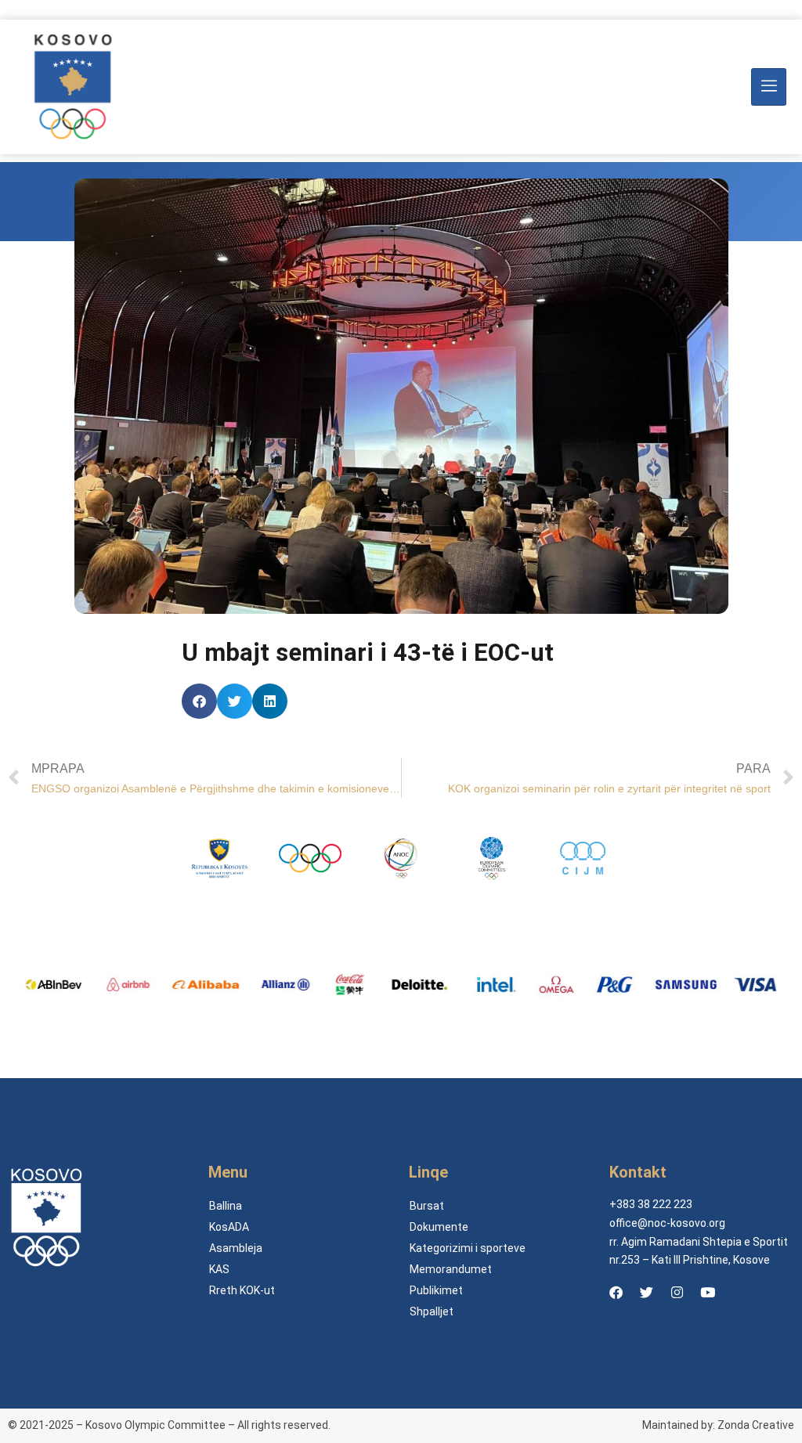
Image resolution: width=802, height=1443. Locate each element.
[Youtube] (707, 1292)
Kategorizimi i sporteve (468, 1248)
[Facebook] (615, 1292)
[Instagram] (676, 1292)
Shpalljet (431, 1311)
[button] (199, 701)
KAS (219, 1269)
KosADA (229, 1227)
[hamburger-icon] (768, 87)
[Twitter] (646, 1292)
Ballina (225, 1205)
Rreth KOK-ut (242, 1290)
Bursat (427, 1205)
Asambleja (235, 1248)
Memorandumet (451, 1269)
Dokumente (439, 1227)
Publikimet (436, 1290)
